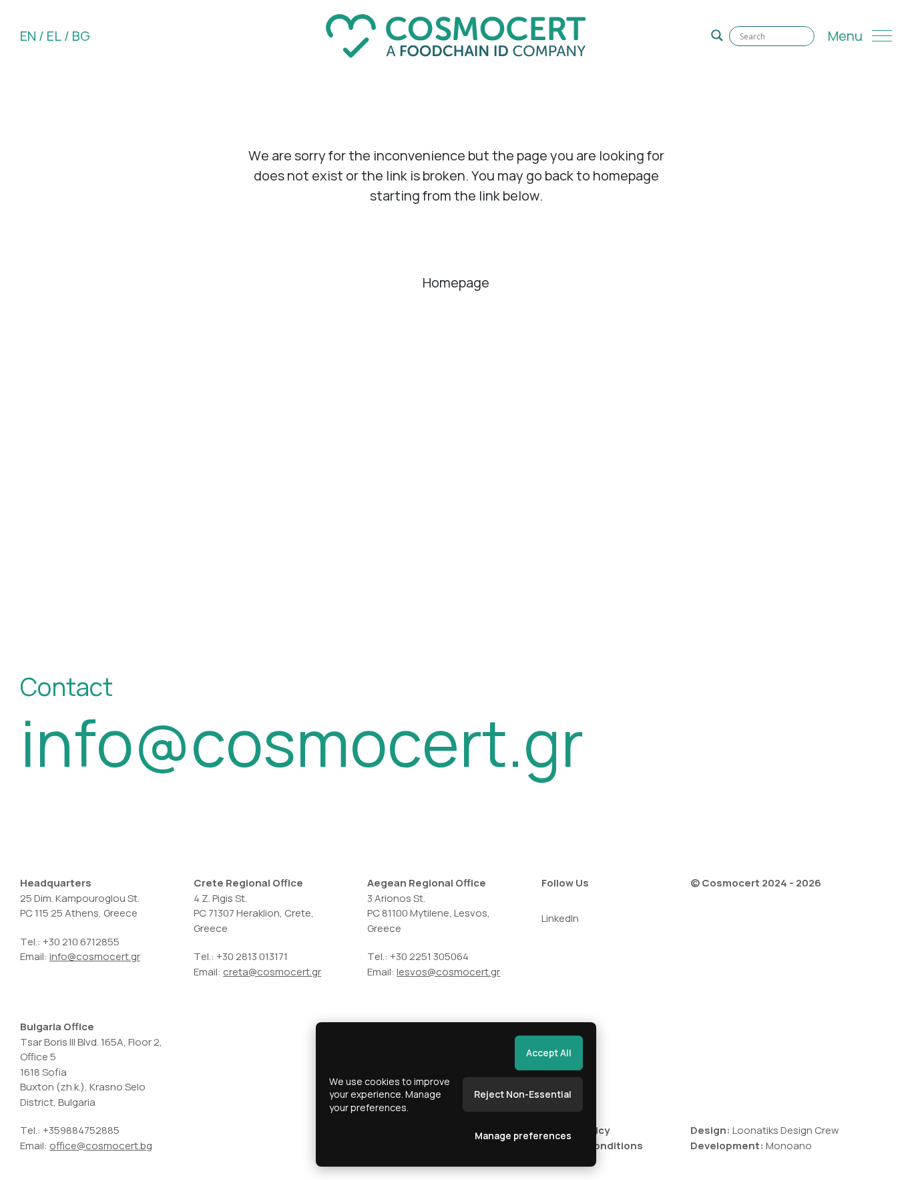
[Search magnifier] (717, 35)
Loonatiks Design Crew (785, 1130)
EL (54, 36)
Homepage (456, 282)
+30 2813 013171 (252, 956)
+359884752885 (81, 1130)
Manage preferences (523, 1135)
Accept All (549, 1052)
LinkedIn (560, 918)
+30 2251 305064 (429, 956)
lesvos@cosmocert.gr (448, 972)
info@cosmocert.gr (302, 743)
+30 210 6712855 (81, 942)
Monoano (789, 1146)
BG (81, 36)
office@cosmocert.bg (100, 1146)
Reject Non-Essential (523, 1094)
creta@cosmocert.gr (272, 972)
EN (28, 36)
